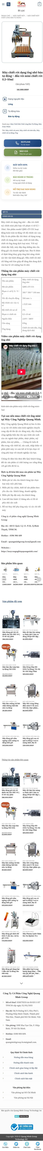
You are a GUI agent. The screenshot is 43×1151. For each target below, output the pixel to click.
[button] (3, 4)
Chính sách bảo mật (23, 1078)
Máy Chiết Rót (19, 16)
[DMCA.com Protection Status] (21, 1116)
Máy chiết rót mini (12, 130)
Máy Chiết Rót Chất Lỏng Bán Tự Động (20, 17)
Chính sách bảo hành (23, 1073)
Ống (16, 133)
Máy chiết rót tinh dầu (28, 130)
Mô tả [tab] (5, 212)
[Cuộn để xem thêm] (21, 983)
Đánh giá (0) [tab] (8, 216)
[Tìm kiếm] (8, 4)
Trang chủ (5, 16)
